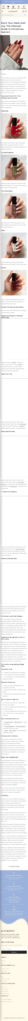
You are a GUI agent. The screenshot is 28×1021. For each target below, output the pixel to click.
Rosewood (4, 111)
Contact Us (4, 981)
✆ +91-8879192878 (6, 999)
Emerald (4, 152)
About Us (3, 987)
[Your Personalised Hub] (23, 11)
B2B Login (3, 971)
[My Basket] (25, 11)
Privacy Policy (4, 991)
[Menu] (2, 11)
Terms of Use (4, 989)
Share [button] (4, 74)
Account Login (5, 968)
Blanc (3, 230)
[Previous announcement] (3, 2)
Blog (2, 963)
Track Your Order (5, 979)
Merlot (3, 267)
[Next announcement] (25, 2)
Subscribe (14, 952)
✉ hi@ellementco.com (7, 1001)
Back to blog (15, 866)
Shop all (3, 960)
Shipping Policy (5, 993)
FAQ (2, 976)
